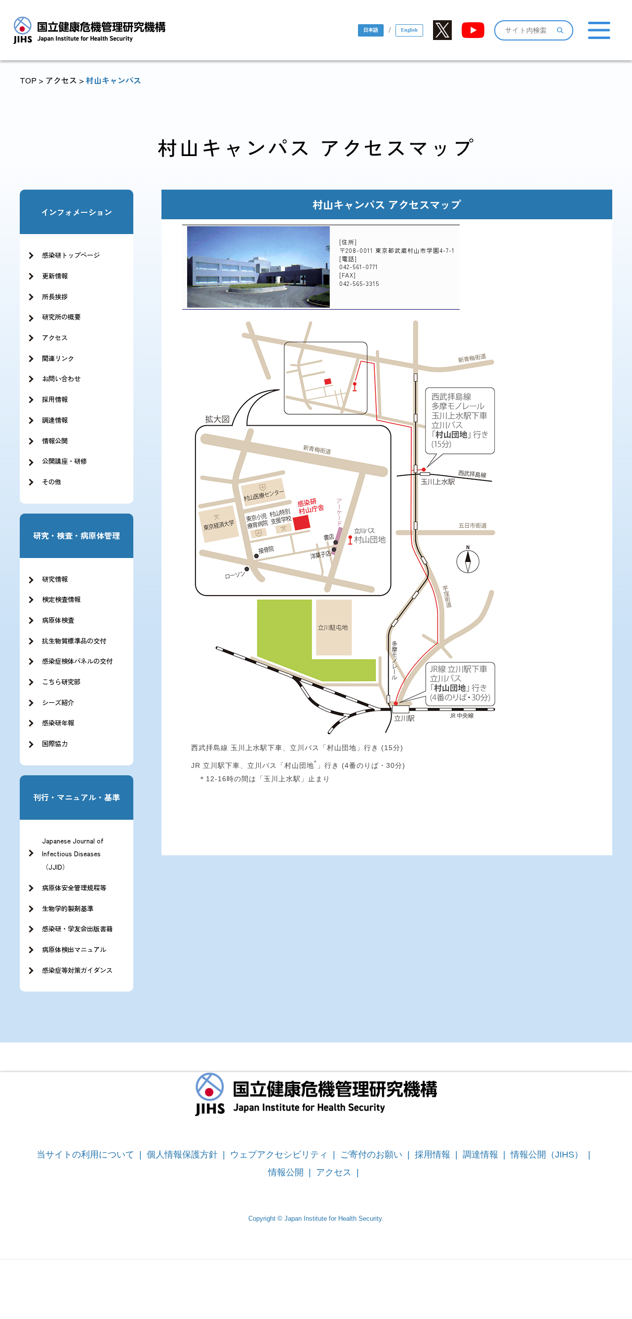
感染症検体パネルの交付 (77, 661)
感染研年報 (58, 722)
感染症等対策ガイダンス (77, 970)
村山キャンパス (113, 80)
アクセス (61, 80)
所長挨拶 (55, 296)
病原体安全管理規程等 (74, 887)
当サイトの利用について (85, 1154)
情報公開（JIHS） (547, 1154)
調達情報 (55, 420)
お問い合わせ (61, 378)
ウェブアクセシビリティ (279, 1154)
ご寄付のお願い (371, 1154)
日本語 (370, 30)
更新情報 (55, 275)
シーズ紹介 (58, 702)
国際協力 (55, 743)
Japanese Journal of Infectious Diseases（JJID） (73, 854)
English (409, 30)
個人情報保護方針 (182, 1154)
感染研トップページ (71, 255)
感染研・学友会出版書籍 (77, 928)
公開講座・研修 (64, 461)
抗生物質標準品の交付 (74, 640)
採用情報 (55, 399)
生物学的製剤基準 (67, 908)
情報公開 (55, 440)
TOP (28, 80)
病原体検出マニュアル (74, 949)
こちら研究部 (61, 681)
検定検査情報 (61, 599)
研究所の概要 (61, 316)
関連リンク (58, 358)
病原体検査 (58, 620)
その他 (51, 481)
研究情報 (55, 579)
